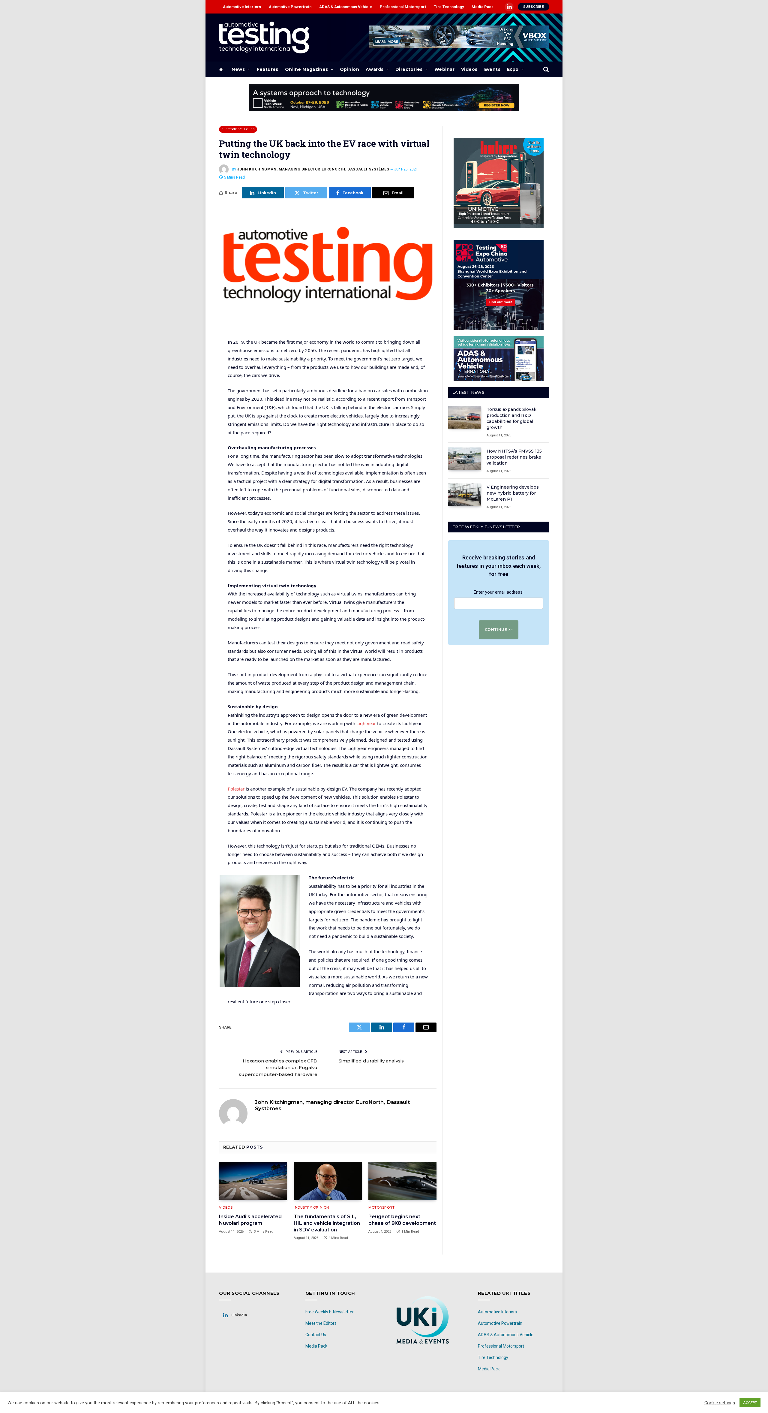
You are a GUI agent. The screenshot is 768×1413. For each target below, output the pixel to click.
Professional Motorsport (403, 7)
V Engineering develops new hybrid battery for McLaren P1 (513, 493)
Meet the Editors (321, 1323)
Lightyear (366, 723)
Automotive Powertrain (290, 7)
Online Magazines (306, 69)
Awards (375, 69)
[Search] (545, 69)
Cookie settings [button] (719, 1402)
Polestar (236, 789)
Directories (409, 69)
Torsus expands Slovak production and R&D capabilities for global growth (511, 418)
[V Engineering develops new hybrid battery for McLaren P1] (464, 495)
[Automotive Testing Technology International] (264, 37)
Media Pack (483, 7)
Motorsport (381, 1207)
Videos (469, 69)
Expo (513, 69)
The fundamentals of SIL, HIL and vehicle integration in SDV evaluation (327, 1223)
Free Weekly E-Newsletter (329, 1311)
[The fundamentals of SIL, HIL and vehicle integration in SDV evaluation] (328, 1181)
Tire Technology (449, 7)
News (238, 69)
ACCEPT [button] (750, 1402)
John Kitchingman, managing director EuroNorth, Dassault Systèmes (313, 169)
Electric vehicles (238, 129)
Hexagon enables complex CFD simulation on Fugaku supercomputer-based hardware (278, 1067)
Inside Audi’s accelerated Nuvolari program (250, 1220)
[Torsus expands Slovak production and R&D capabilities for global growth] (464, 417)
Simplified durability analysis (371, 1061)
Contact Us (315, 1334)
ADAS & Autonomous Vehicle (345, 7)
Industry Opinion (311, 1207)
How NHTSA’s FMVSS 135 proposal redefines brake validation (514, 457)
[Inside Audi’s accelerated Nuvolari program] (253, 1181)
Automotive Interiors (242, 7)
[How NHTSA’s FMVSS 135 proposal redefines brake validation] (464, 458)
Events (492, 69)
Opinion (349, 69)
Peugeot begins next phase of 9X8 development (402, 1220)
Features (267, 69)
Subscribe (533, 7)
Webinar (444, 69)
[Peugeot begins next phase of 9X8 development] (402, 1181)
